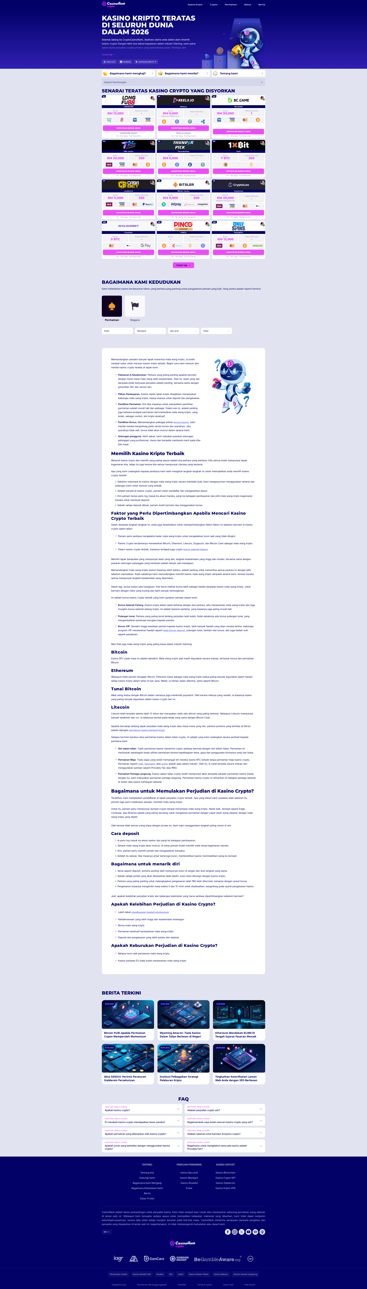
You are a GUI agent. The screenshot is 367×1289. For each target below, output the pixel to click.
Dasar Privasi (147, 1198)
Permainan (231, 4)
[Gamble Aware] (218, 1259)
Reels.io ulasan (183, 132)
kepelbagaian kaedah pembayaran (150, 912)
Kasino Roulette (189, 1183)
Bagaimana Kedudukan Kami (147, 1188)
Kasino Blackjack (189, 1177)
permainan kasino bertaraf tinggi (147, 730)
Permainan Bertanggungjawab (152, 1284)
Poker (189, 1188)
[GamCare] (154, 1259)
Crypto (213, 4)
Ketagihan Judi (119, 1284)
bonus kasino (181, 422)
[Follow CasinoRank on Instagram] (235, 1232)
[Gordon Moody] (179, 1259)
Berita (261, 4)
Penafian (182, 1284)
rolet (140, 763)
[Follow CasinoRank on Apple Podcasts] (262, 1232)
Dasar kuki (228, 1284)
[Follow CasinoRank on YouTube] (248, 1232)
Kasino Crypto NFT (226, 1177)
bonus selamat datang (195, 549)
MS (105, 1231)
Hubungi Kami (147, 1177)
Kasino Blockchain (225, 1172)
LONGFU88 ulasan (128, 132)
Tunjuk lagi (181, 265)
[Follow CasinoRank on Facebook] (228, 1232)
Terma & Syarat (204, 1284)
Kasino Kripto (195, 4)
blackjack (150, 763)
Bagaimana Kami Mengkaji (147, 1183)
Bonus (247, 4)
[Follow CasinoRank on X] (241, 1232)
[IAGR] (118, 1259)
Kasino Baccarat (189, 1172)
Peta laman (249, 1284)
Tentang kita (147, 1172)
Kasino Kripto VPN (225, 1188)
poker (165, 763)
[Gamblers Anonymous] (133, 1259)
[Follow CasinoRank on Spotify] (255, 1232)
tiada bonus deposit (174, 630)
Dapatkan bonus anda (128, 128)
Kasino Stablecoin (225, 1183)
